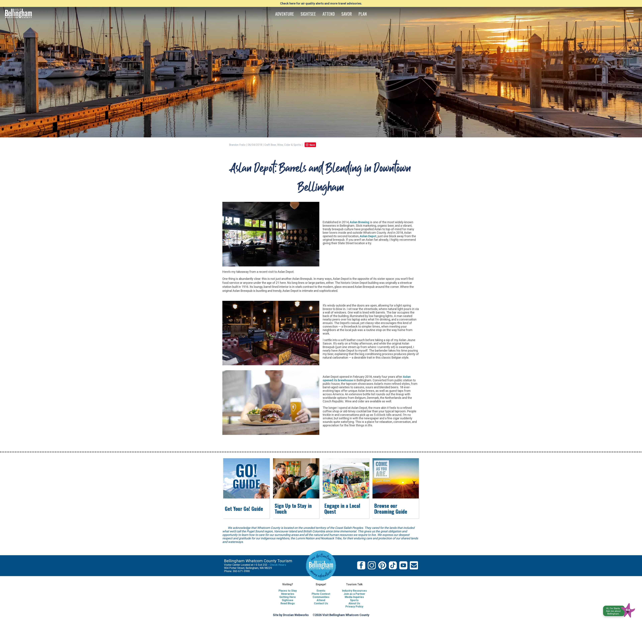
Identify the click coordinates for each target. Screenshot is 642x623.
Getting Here (287, 597)
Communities (321, 597)
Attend (321, 600)
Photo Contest (321, 593)
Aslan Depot (368, 236)
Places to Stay (288, 590)
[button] (619, 609)
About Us (354, 603)
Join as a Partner (354, 593)
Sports (354, 600)
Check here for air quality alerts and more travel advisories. (321, 3)
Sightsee (287, 600)
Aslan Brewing (359, 222)
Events (321, 590)
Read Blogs (288, 603)
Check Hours (278, 564)
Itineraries (287, 593)
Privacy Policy (354, 606)
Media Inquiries (354, 597)
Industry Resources (354, 590)
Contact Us (321, 603)
